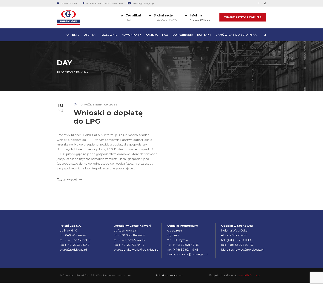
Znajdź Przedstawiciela (243, 17)
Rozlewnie (108, 34)
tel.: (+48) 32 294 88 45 (237, 240)
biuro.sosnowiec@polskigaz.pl (242, 249)
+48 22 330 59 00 (200, 19)
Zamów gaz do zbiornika (236, 34)
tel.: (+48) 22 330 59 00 (75, 240)
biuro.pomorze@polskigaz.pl (187, 254)
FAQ (165, 34)
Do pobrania (183, 34)
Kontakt (204, 34)
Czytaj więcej (67, 179)
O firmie (72, 34)
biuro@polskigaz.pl (143, 3)
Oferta (89, 34)
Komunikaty (131, 34)
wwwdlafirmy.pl (249, 275)
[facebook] (259, 3)
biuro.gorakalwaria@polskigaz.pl (136, 249)
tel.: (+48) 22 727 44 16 (129, 240)
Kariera (151, 34)
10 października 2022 (98, 104)
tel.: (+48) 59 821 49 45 (183, 244)
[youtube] (265, 3)
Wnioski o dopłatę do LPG (108, 116)
